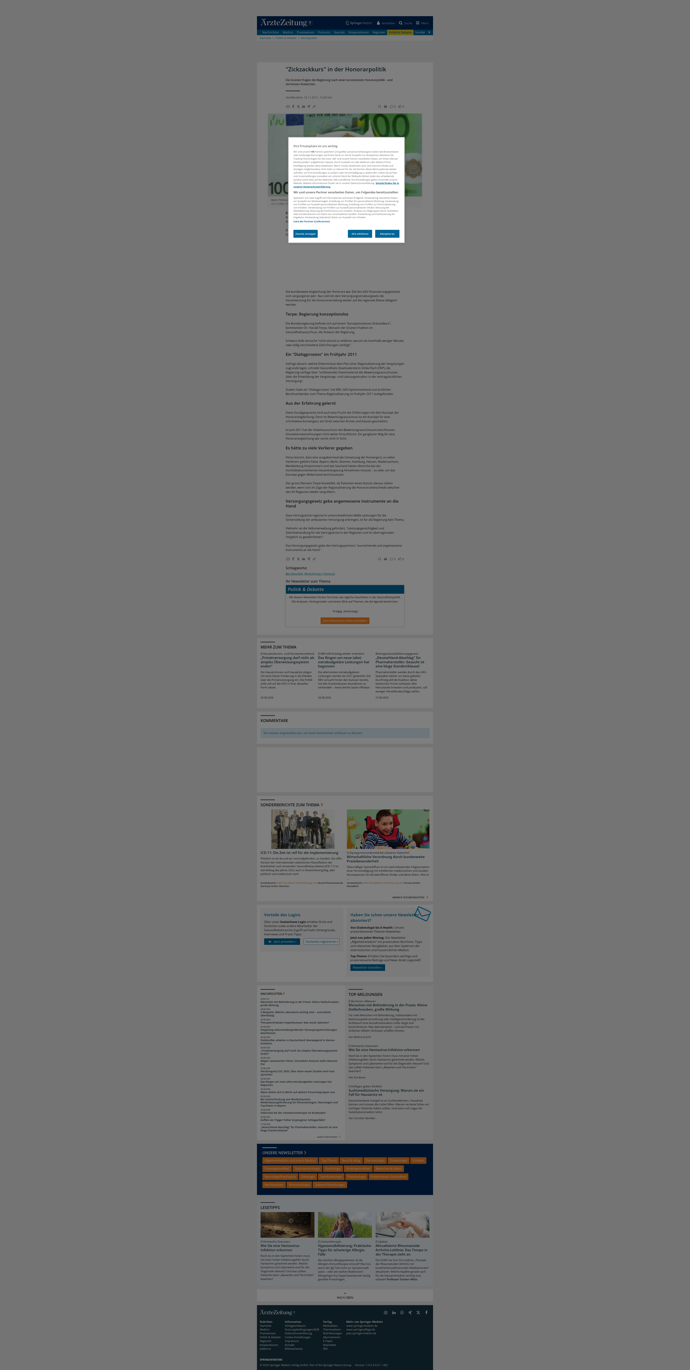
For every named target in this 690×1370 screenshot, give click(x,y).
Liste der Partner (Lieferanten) (311, 221)
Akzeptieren (387, 233)
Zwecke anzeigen (305, 233)
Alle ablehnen (360, 233)
